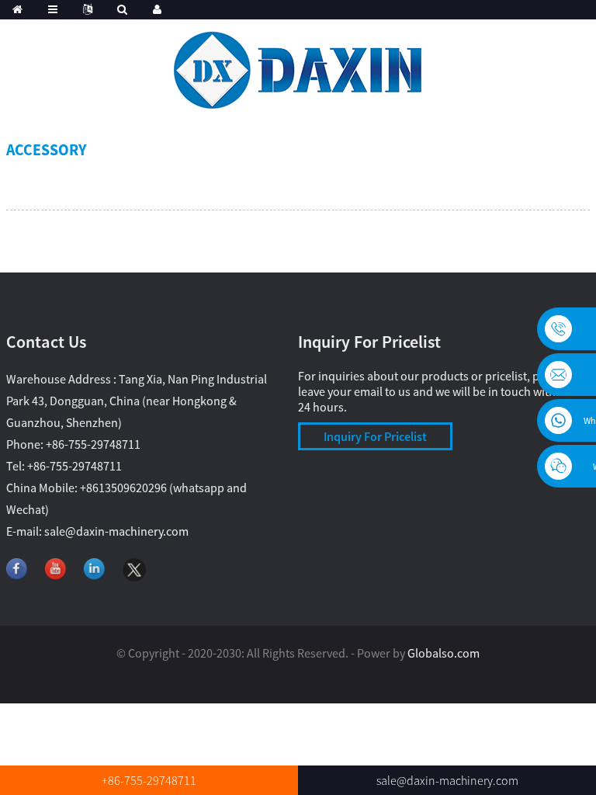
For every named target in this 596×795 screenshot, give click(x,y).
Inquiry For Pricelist (375, 436)
